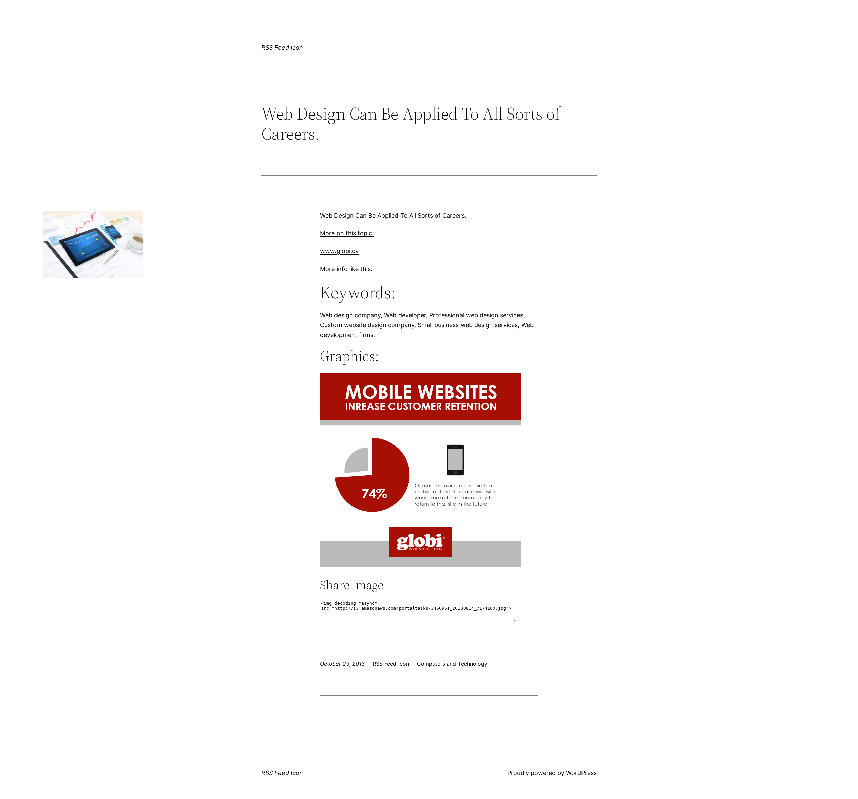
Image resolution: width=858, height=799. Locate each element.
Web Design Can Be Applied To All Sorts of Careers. (393, 215)
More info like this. (346, 268)
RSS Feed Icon (282, 47)
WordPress (581, 772)
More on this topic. (347, 233)
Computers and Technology (452, 663)
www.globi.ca (339, 251)
